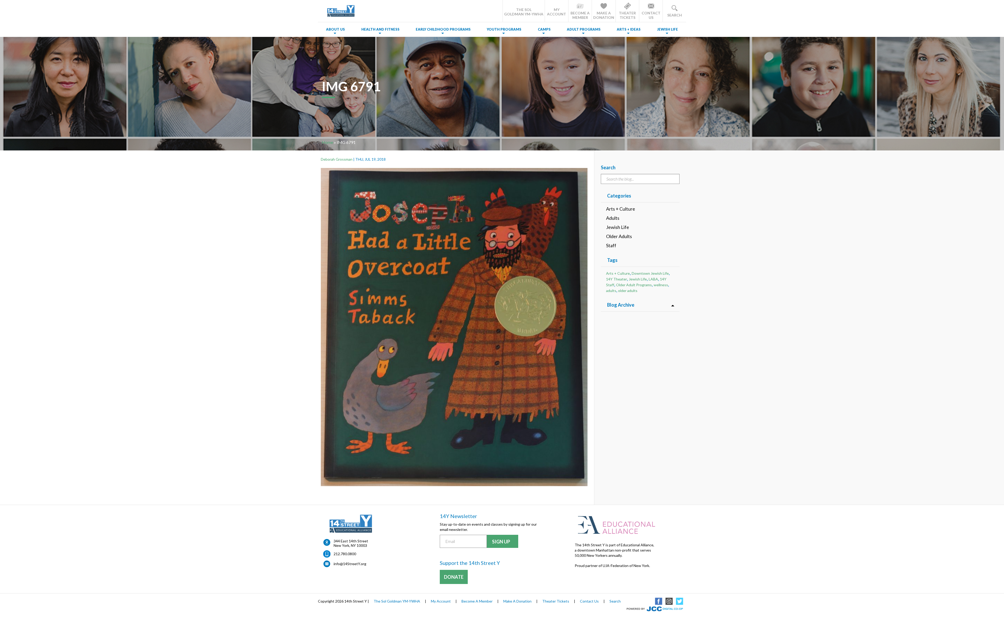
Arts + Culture (620, 209)
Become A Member (477, 601)
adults (611, 290)
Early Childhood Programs (443, 29)
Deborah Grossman (336, 159)
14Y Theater (616, 279)
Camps (544, 29)
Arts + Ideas (629, 29)
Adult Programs (584, 29)
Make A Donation (517, 601)
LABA (653, 279)
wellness (661, 285)
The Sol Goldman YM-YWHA (397, 601)
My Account (441, 601)
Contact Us (589, 601)
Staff (611, 245)
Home (327, 142)
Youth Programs (504, 29)
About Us (335, 29)
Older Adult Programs (634, 285)
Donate (454, 577)
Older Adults (619, 236)
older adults (627, 290)
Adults (612, 218)
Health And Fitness (380, 29)
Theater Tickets (555, 601)
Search (615, 601)
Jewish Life (667, 29)
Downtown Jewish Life (650, 273)
